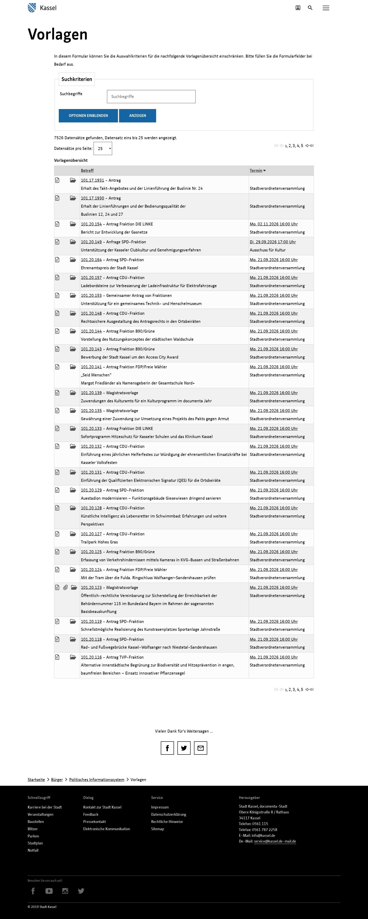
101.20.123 (91, 587)
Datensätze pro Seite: (73, 148)
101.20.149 (91, 242)
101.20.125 (91, 552)
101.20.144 (91, 331)
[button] (277, 145)
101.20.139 (91, 393)
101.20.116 (91, 657)
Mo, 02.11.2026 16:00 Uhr (274, 224)
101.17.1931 (92, 180)
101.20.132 (91, 446)
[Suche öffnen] (310, 8)
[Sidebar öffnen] (326, 8)
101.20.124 (91, 569)
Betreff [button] (87, 170)
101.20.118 (91, 639)
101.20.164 (91, 259)
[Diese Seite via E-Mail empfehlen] (200, 748)
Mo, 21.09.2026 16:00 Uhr (274, 259)
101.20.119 (91, 621)
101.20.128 (91, 508)
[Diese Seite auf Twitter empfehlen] (184, 748)
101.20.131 (91, 472)
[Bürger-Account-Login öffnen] (298, 7)
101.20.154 (91, 224)
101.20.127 (91, 534)
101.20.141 (91, 367)
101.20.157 (91, 277)
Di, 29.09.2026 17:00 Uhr (273, 242)
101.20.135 (91, 410)
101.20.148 (91, 313)
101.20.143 (91, 349)
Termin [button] (256, 170)
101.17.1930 (92, 198)
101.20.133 (91, 428)
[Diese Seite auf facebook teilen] (167, 748)
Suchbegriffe (71, 93)
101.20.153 (91, 295)
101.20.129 (91, 490)
